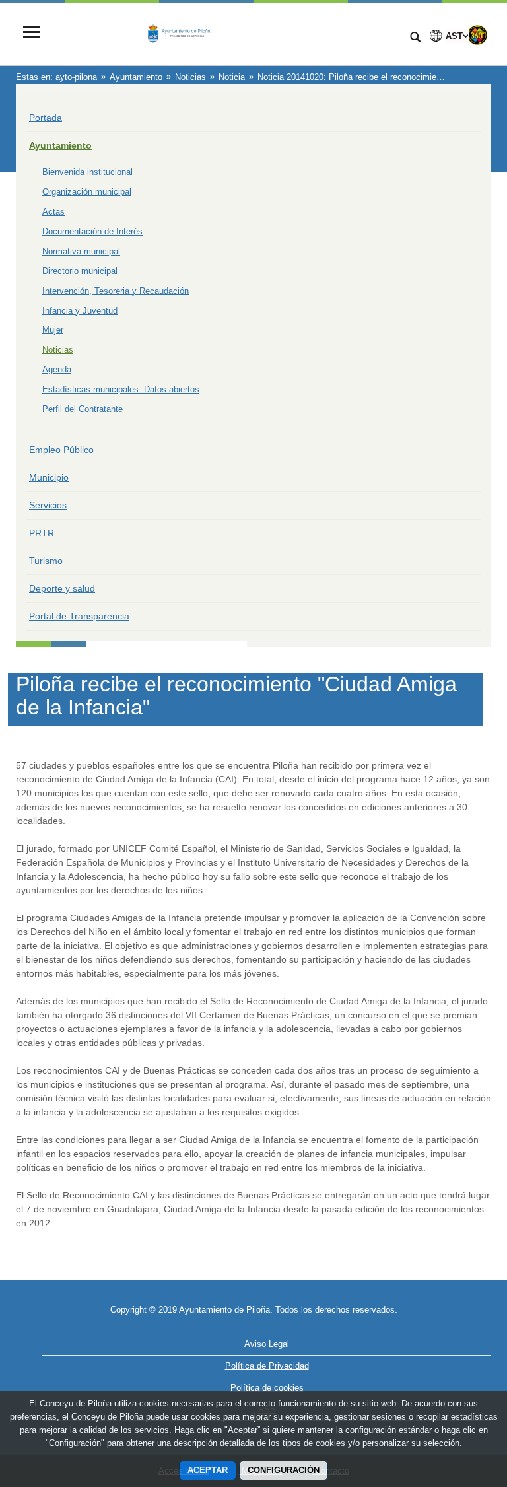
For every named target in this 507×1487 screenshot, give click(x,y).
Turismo (46, 560)
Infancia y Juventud (80, 311)
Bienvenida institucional (87, 172)
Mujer (52, 330)
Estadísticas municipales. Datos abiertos (120, 389)
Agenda (56, 369)
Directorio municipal (80, 271)
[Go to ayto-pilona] (224, 33)
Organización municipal (86, 192)
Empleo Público (61, 449)
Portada (45, 117)
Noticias (57, 350)
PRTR (41, 533)
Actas (53, 212)
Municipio (49, 477)
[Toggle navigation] (32, 33)
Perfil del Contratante (82, 409)
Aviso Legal (266, 1344)
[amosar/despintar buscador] (415, 38)
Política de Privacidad (267, 1366)
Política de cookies (267, 1388)
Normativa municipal (81, 251)
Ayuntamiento (60, 145)
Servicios (48, 505)
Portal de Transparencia (79, 616)
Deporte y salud (62, 588)
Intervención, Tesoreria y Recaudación (115, 291)
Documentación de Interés (92, 231)
